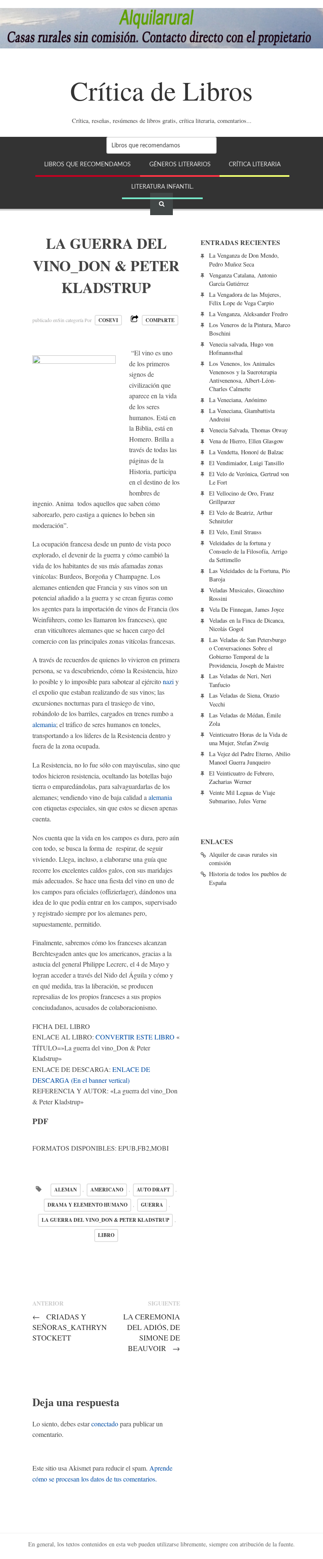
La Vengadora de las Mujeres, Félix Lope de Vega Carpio (245, 298)
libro (106, 1235)
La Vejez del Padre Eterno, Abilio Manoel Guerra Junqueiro (249, 758)
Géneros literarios (180, 164)
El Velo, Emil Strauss (235, 532)
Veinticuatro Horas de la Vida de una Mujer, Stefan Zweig (248, 738)
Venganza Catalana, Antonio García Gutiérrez (243, 279)
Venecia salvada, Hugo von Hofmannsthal (241, 348)
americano (106, 1189)
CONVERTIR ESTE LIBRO (135, 1036)
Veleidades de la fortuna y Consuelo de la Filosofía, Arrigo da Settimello (248, 551)
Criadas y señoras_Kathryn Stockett (69, 1327)
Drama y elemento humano (87, 1204)
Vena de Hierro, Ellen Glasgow (246, 441)
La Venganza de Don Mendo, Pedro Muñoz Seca (244, 259)
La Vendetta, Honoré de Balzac (246, 452)
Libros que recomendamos (87, 164)
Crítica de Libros (161, 90)
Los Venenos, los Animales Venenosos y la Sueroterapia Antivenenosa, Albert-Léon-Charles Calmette (243, 376)
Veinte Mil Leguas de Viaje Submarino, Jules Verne (242, 797)
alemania (44, 724)
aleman (65, 1189)
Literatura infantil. (162, 187)
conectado (104, 1423)
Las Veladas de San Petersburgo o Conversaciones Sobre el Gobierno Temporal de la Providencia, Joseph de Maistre (247, 652)
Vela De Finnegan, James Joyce (246, 609)
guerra (152, 1204)
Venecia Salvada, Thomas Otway (248, 430)
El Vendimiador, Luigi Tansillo (246, 463)
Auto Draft (153, 1189)
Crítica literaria (255, 164)
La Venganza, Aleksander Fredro (248, 314)
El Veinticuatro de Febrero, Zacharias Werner (241, 777)
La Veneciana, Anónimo (238, 400)
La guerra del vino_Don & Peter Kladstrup (105, 1219)
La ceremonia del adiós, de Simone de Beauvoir (151, 1332)
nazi (168, 681)
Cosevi (108, 320)
